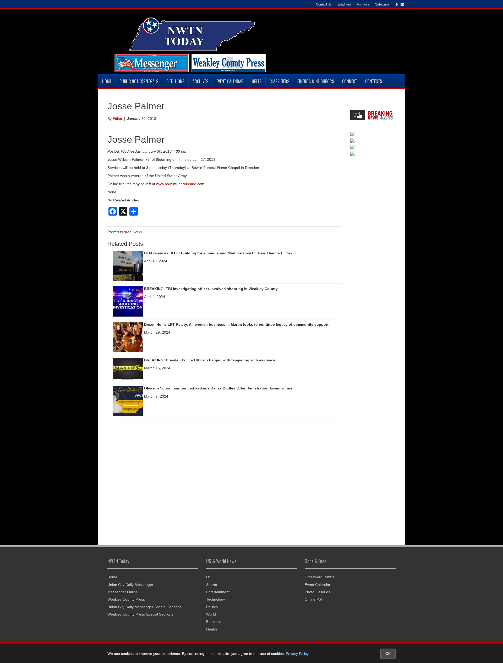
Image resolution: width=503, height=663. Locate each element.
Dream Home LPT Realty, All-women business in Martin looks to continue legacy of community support (236, 324)
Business (213, 621)
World (211, 614)
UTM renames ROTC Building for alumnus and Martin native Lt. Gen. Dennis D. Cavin (220, 253)
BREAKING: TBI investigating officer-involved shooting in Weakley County (211, 289)
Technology (215, 599)
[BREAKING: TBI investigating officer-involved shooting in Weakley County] (128, 301)
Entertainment (217, 592)
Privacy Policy (297, 653)
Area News (133, 232)
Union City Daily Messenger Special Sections (144, 607)
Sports (211, 584)
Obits (256, 81)
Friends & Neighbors (315, 81)
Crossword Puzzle (320, 577)
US (208, 577)
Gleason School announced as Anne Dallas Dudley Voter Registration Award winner (219, 388)
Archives (200, 81)
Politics (212, 607)
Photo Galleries (317, 592)
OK (388, 653)
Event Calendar (230, 81)
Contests (373, 81)
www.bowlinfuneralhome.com (180, 184)
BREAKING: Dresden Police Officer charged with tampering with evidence (209, 360)
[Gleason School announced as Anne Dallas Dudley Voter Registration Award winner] (128, 401)
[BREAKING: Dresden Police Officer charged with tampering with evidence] (128, 369)
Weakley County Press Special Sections (140, 614)
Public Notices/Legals (138, 81)
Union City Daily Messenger (130, 584)
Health (211, 629)
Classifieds (279, 81)
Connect (349, 81)
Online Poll (313, 599)
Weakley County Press (126, 599)
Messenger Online (122, 592)
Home (106, 81)
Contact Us (324, 4)
